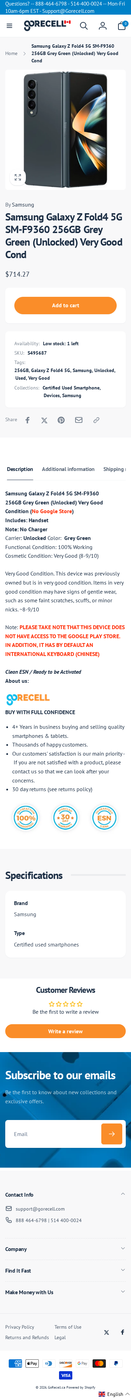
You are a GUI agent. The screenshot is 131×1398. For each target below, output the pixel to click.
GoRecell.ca (56, 1387)
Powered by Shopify (80, 1387)
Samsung (19, 204)
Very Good (39, 378)
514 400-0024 (66, 1220)
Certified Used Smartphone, (72, 388)
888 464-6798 (31, 1220)
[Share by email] (78, 420)
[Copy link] (96, 420)
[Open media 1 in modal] (65, 130)
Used (20, 378)
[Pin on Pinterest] (61, 420)
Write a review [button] (65, 1031)
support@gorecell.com (40, 1209)
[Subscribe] (111, 1133)
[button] (9, 25)
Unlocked (104, 370)
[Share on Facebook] (27, 420)
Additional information (68, 468)
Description (20, 468)
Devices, (52, 395)
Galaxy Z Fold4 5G (50, 370)
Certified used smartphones (46, 944)
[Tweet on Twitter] (44, 420)
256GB (21, 370)
